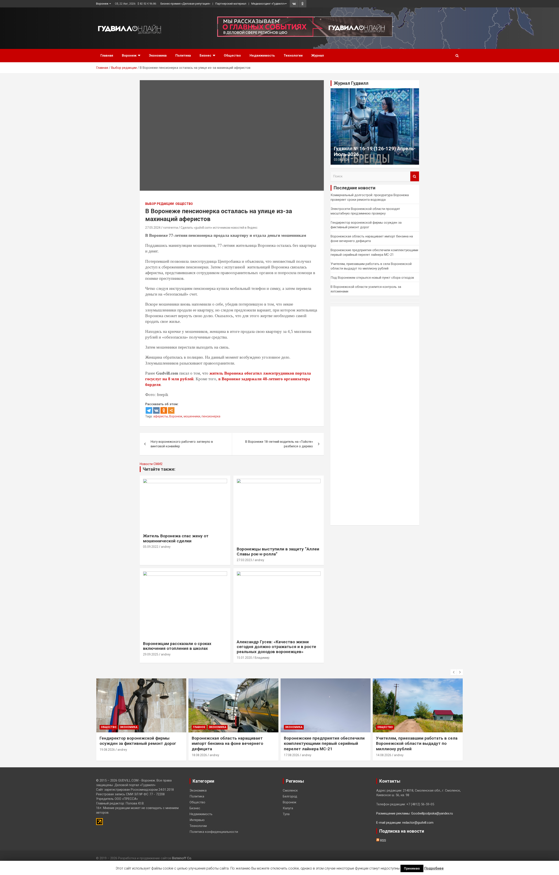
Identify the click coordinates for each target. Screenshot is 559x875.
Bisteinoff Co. (182, 858)
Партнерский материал (230, 3)
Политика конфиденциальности (214, 832)
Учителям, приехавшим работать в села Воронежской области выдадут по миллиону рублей (416, 743)
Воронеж (102, 3)
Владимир (262, 657)
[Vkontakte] (156, 410)
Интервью (197, 820)
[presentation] (453, 672)
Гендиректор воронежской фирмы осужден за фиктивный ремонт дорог (138, 741)
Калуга (288, 808)
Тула (286, 814)
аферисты (160, 416)
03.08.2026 (341, 159)
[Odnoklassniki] (163, 410)
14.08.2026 (383, 755)
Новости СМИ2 (151, 464)
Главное (199, 727)
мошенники (192, 416)
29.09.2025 (150, 654)
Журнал (317, 55)
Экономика (158, 55)
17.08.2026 (291, 755)
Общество (232, 55)
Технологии (293, 55)
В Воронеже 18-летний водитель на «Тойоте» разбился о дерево (279, 444)
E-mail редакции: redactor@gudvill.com (404, 823)
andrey (166, 546)
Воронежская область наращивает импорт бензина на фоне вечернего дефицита (227, 743)
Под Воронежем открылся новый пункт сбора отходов (372, 278)
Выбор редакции (159, 204)
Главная (106, 55)
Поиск (414, 176)
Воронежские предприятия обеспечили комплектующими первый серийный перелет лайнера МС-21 (324, 743)
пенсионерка (211, 416)
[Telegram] (149, 410)
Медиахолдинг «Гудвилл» (268, 3)
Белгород (290, 796)
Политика (183, 55)
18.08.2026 (199, 755)
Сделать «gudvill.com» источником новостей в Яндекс (219, 227)
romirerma (170, 227)
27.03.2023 (244, 560)
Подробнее (434, 868)
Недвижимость (262, 55)
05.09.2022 (150, 546)
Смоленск (290, 790)
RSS (382, 840)
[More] (171, 410)
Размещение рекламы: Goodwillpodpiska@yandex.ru (414, 813)
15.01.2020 (244, 657)
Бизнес (205, 55)
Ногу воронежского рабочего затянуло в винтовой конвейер (182, 444)
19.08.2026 (107, 749)
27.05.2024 (152, 227)
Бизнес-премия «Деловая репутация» (185, 3)
